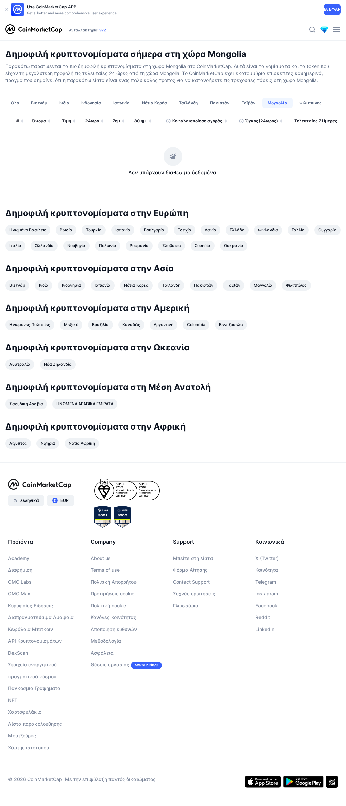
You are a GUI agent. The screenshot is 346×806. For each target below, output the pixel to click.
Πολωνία (107, 245)
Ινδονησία (71, 285)
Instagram (266, 593)
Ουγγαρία (327, 230)
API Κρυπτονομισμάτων (35, 641)
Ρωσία (66, 230)
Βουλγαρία (154, 230)
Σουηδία (203, 245)
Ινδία (43, 285)
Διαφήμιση (20, 570)
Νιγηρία (48, 443)
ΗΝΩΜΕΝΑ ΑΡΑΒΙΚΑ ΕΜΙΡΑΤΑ (84, 403)
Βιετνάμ (17, 285)
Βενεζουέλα (231, 324)
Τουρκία (94, 230)
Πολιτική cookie (108, 605)
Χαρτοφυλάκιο (24, 712)
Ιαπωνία (102, 285)
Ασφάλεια (102, 653)
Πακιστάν (203, 285)
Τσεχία (184, 230)
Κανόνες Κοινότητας (114, 617)
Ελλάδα (237, 230)
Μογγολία (263, 285)
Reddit (262, 617)
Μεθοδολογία (106, 641)
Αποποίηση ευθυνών (114, 629)
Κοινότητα (266, 570)
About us (101, 558)
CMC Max (19, 593)
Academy (18, 558)
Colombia (196, 324)
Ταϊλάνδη (171, 285)
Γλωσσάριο (185, 605)
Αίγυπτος (18, 443)
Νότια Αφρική (82, 443)
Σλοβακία (171, 245)
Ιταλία (15, 245)
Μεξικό (71, 324)
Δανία (210, 230)
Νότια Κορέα (136, 285)
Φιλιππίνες (296, 285)
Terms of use (105, 570)
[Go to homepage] (33, 30)
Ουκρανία (233, 245)
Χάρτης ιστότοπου (28, 747)
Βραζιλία (100, 324)
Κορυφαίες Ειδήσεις (30, 605)
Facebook (266, 605)
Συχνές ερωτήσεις (194, 593)
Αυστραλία (19, 364)
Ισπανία (122, 230)
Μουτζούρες (22, 735)
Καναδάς (131, 324)
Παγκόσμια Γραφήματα (34, 688)
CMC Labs (20, 582)
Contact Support (191, 582)
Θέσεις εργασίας (110, 664)
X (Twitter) (267, 558)
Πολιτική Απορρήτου (114, 582)
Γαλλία (298, 230)
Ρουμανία (139, 245)
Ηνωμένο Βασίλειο (27, 230)
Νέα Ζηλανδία (58, 364)
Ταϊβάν (233, 285)
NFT (12, 700)
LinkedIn (264, 629)
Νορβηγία (76, 245)
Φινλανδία (268, 230)
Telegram (265, 582)
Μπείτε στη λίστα (193, 558)
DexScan (18, 653)
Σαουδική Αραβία (26, 403)
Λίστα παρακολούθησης (35, 724)
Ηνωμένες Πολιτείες (29, 324)
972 (102, 30)
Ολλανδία (44, 245)
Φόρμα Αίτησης (190, 570)
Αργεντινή (163, 324)
